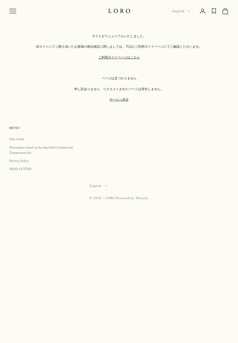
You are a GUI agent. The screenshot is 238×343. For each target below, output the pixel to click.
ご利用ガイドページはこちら (119, 57)
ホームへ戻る (119, 99)
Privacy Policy (19, 160)
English (178, 11)
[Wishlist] (214, 11)
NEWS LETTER (20, 169)
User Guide (16, 139)
